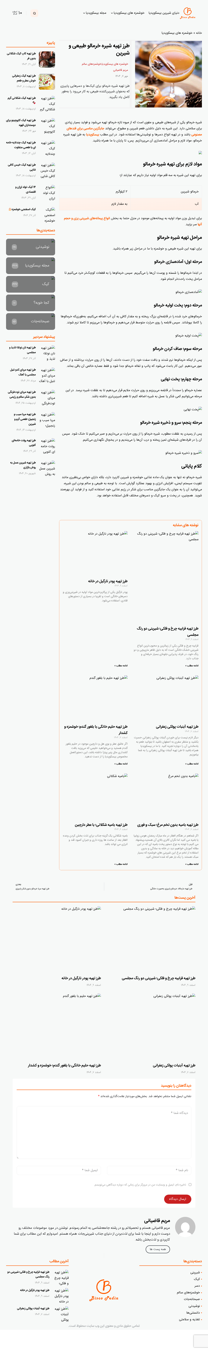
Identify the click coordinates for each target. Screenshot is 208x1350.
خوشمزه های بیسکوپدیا (176, 33)
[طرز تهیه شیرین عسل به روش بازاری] (47, 469)
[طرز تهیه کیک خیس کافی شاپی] (47, 171)
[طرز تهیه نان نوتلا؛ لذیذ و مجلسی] (47, 353)
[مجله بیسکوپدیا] (30, 265)
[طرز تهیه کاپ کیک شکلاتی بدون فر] (47, 59)
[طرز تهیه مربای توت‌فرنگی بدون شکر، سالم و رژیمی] (47, 398)
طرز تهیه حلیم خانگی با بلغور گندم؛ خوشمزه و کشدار (64, 1065)
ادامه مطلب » (191, 666)
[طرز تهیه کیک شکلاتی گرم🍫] (47, 104)
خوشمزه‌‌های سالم (91, 64)
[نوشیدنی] (30, 247)
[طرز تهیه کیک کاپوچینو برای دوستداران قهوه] (47, 126)
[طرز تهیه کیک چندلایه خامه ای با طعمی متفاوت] (47, 148)
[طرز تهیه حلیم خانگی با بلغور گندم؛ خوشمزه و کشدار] (57, 1026)
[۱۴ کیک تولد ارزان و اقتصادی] (47, 193)
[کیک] (30, 284)
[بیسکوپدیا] (189, 13)
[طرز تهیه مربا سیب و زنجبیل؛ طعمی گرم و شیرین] (47, 420)
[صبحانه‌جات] (30, 321)
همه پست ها (158, 1249)
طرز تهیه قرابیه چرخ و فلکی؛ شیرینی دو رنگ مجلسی (158, 978)
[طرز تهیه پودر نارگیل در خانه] (57, 939)
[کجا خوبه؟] (30, 303)
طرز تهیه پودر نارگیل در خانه (107, 581)
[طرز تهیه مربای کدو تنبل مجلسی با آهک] (47, 376)
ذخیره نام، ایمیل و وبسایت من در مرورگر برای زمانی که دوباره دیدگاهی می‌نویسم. (140, 1185)
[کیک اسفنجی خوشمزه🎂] (47, 215)
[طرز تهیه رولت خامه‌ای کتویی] (47, 446)
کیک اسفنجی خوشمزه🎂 (22, 209)
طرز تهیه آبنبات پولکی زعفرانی (177, 727)
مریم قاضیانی (120, 70)
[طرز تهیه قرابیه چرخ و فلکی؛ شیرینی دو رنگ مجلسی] (151, 939)
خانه (199, 33)
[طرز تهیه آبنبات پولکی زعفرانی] (151, 1026)
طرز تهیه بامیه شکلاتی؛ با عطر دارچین (101, 825)
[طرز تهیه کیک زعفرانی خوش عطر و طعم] (47, 82)
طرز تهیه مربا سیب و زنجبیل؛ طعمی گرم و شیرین (25, 419)
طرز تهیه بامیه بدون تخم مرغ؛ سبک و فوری (167, 825)
